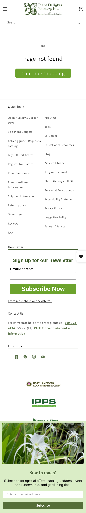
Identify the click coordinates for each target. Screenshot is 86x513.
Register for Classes (20, 164)
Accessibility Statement (60, 199)
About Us (51, 117)
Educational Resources (59, 145)
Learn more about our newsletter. (30, 301)
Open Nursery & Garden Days (23, 120)
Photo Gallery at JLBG (59, 181)
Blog (47, 154)
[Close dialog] (82, 424)
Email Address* (21, 269)
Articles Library (54, 163)
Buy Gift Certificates (21, 155)
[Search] (78, 22)
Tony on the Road (56, 172)
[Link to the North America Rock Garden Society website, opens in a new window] (43, 386)
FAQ (10, 232)
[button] (5, 9)
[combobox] (43, 22)
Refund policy (17, 205)
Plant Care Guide (19, 173)
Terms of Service (55, 226)
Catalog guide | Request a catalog (24, 143)
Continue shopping (43, 73)
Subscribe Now (43, 288)
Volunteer (51, 136)
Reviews (13, 223)
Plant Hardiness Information (18, 184)
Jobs (48, 127)
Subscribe (43, 505)
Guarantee (15, 214)
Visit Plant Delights (20, 132)
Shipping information (22, 196)
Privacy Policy (53, 208)
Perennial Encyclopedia (60, 190)
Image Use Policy (56, 217)
